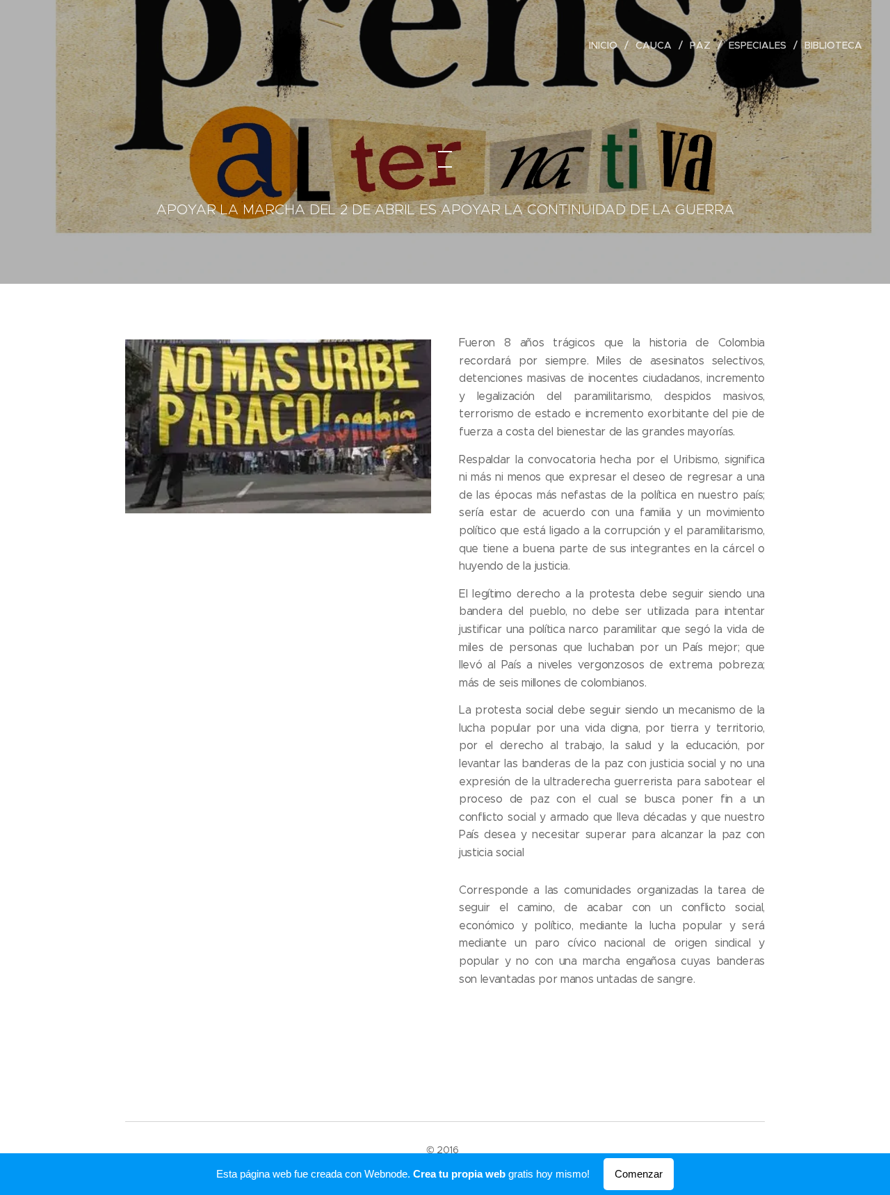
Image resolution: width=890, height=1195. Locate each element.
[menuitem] (607, 45)
